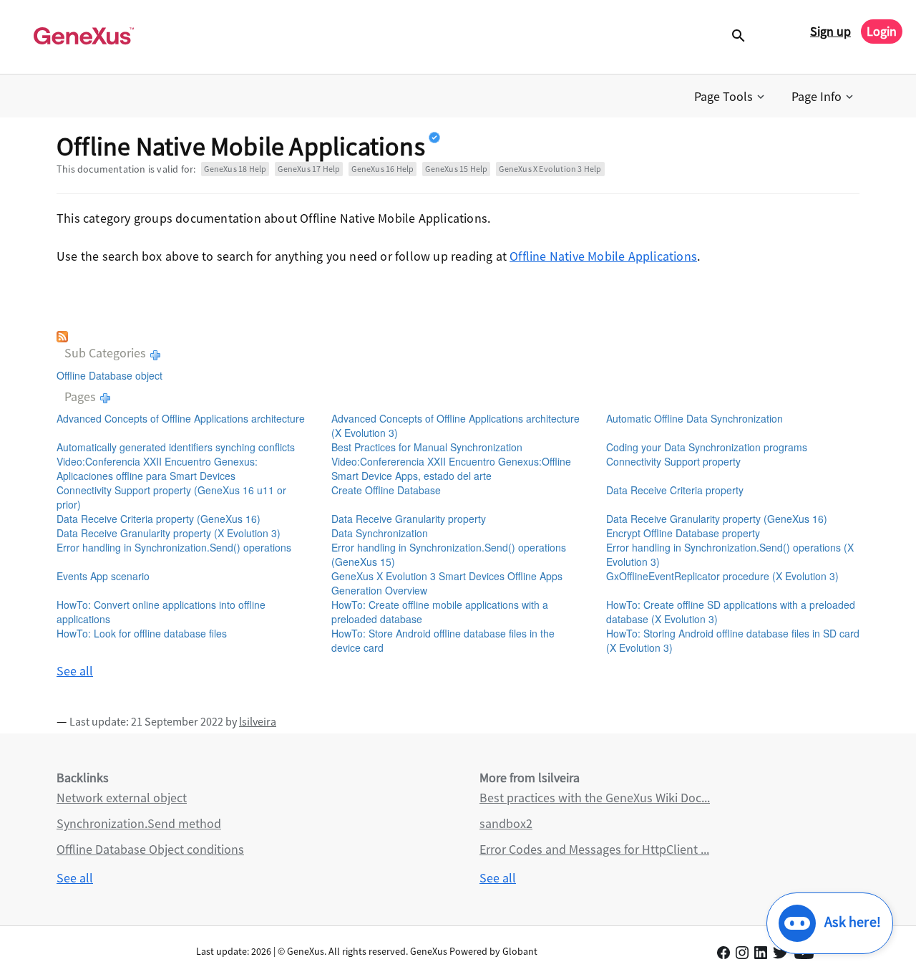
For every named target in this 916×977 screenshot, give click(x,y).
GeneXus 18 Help (235, 168)
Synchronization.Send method (139, 823)
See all (75, 671)
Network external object (122, 797)
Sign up (830, 31)
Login (882, 31)
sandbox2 (505, 823)
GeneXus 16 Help (382, 168)
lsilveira (257, 721)
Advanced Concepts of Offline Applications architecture (181, 418)
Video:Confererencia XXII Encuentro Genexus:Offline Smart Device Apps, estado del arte (451, 468)
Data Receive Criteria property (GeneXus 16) (158, 518)
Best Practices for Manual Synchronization (426, 447)
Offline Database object (109, 375)
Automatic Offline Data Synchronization (694, 418)
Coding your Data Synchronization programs (706, 447)
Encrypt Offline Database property (683, 533)
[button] (731, 97)
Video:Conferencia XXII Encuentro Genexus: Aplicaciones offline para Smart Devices (157, 468)
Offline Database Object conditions (150, 849)
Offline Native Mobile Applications (603, 256)
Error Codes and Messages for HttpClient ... (594, 849)
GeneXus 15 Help (456, 168)
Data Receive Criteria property (675, 490)
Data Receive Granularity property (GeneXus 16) (716, 518)
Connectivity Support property (673, 461)
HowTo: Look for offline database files (142, 633)
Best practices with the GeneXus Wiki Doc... (594, 797)
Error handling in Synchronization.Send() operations (174, 547)
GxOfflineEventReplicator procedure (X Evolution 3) (722, 576)
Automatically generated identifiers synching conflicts (176, 447)
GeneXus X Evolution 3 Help (550, 168)
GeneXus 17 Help (309, 168)
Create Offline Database (386, 490)
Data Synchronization (379, 533)
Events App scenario (103, 576)
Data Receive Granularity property (408, 518)
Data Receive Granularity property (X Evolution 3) (169, 533)
